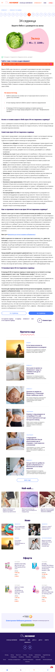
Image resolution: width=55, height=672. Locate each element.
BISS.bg (42, 657)
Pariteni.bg (28, 657)
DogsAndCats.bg (46, 655)
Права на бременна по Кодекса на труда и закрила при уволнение (9, 510)
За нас (4, 659)
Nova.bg (30, 655)
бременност (26, 319)
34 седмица (18, 319)
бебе (32, 319)
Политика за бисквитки (28, 659)
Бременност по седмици (15, 10)
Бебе (45, 3)
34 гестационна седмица (8, 320)
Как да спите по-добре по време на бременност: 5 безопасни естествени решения (35, 466)
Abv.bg (12, 655)
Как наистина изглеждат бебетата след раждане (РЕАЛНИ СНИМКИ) (47, 510)
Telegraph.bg (13, 657)
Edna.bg (6, 655)
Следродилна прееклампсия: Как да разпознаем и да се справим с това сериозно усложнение (35, 441)
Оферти (27, 558)
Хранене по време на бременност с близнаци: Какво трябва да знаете (35, 393)
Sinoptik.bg (21, 657)
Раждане (28, 342)
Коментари (45, 320)
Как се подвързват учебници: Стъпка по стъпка (20, 528)
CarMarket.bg (36, 657)
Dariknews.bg (38, 655)
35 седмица (41, 313)
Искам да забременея (26, 3)
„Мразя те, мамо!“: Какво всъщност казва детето (47, 528)
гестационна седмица (7, 319)
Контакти (27, 661)
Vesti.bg (25, 655)
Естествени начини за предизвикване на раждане (36, 346)
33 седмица (14, 313)
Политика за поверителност (14, 659)
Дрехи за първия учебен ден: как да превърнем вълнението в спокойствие (47, 543)
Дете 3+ (40, 640)
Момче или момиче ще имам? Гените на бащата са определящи (29, 510)
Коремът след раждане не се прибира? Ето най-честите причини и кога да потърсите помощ (36, 417)
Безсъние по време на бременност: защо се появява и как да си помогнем (34, 371)
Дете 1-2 (34, 640)
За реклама (38, 659)
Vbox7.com (18, 655)
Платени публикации (47, 538)
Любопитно (17, 524)
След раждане (29, 411)
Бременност (38, 3)
